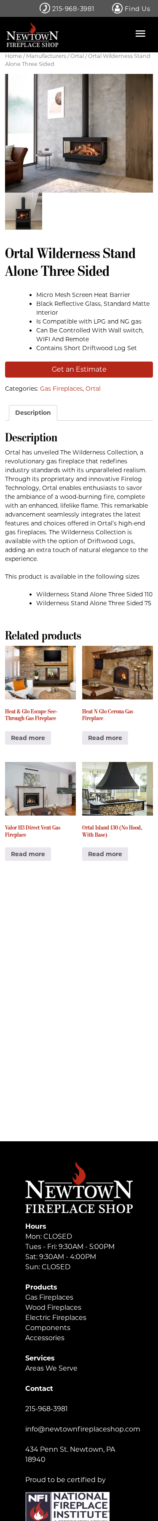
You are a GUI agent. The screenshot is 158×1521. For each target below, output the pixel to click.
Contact (39, 1389)
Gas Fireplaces (61, 388)
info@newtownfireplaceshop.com (82, 1429)
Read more (28, 738)
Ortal (77, 56)
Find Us (136, 9)
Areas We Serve (51, 1368)
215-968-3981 (72, 9)
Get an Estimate (79, 369)
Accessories (44, 1338)
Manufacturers (46, 56)
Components (47, 1328)
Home (13, 56)
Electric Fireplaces (55, 1318)
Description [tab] (33, 412)
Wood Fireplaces (53, 1307)
